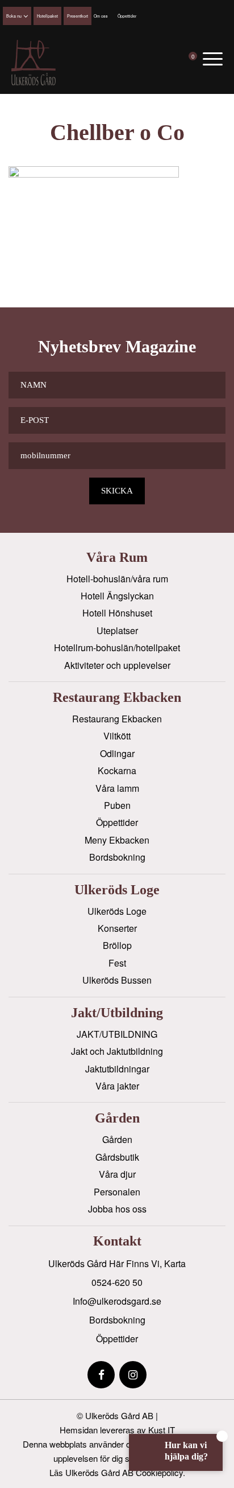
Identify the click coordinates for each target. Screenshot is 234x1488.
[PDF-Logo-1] (33, 62)
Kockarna (117, 770)
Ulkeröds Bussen (117, 979)
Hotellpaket (47, 16)
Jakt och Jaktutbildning (117, 1051)
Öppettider (127, 16)
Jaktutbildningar (117, 1068)
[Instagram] (133, 1374)
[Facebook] (101, 1374)
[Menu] (213, 58)
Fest (117, 962)
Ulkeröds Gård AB (119, 1415)
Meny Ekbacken (117, 839)
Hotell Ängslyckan (117, 595)
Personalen (117, 1191)
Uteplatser (117, 630)
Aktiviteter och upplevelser (117, 665)
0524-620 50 (117, 1282)
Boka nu (14, 16)
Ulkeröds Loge (117, 911)
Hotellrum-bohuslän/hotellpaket (117, 647)
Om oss (101, 16)
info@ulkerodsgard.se (117, 1301)
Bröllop (117, 945)
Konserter (117, 928)
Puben (117, 805)
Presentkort (77, 16)
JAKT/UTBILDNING (117, 1034)
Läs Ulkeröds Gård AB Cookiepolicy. (117, 1472)
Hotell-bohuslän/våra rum (117, 578)
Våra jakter (117, 1085)
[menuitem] (213, 58)
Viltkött (117, 735)
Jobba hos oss (117, 1208)
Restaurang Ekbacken (117, 718)
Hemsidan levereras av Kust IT (117, 1430)
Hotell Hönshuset (117, 612)
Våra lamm (117, 788)
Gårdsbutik (117, 1157)
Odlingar (117, 753)
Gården (117, 1139)
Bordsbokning (117, 857)
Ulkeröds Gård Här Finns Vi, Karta (117, 1263)
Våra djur (117, 1174)
